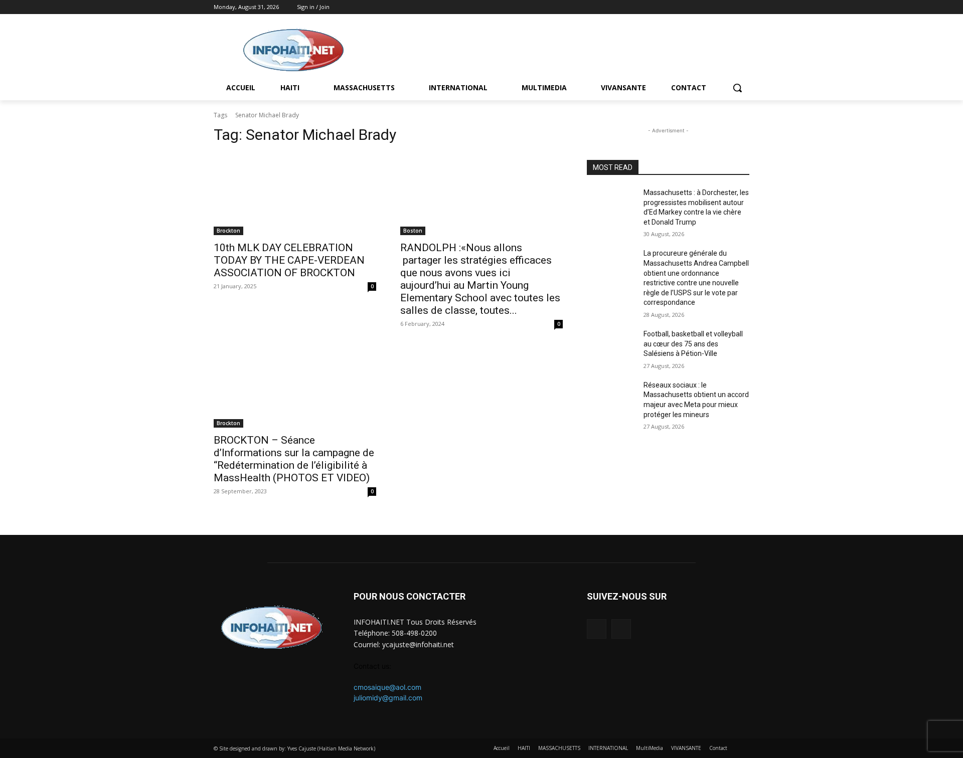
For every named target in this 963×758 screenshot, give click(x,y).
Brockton (228, 230)
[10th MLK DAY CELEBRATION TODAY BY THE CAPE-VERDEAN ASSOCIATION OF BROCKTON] (295, 194)
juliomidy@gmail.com (388, 697)
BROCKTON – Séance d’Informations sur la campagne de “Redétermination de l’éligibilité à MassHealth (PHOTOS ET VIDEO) (294, 459)
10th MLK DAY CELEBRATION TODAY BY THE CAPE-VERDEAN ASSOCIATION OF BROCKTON (289, 260)
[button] (737, 88)
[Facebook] (729, 7)
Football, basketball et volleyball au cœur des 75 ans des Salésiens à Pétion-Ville (693, 343)
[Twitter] (743, 7)
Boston (412, 230)
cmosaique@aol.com (387, 687)
